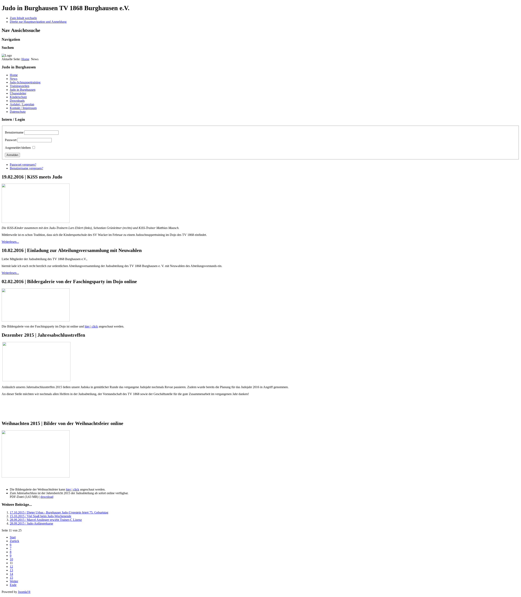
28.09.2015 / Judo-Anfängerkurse (31, 523)
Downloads (17, 100)
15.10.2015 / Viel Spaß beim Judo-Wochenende (40, 516)
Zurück (14, 541)
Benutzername (14, 132)
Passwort (10, 140)
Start (13, 537)
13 (11, 570)
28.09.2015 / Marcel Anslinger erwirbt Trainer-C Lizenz (46, 519)
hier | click (91, 326)
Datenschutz (18, 111)
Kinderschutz (18, 97)
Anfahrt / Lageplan (22, 104)
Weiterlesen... (10, 241)
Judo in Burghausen (22, 89)
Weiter (14, 581)
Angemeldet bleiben (18, 147)
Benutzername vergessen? (26, 168)
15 (11, 577)
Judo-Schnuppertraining (25, 82)
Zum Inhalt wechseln (23, 18)
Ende (13, 585)
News (13, 78)
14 (11, 574)
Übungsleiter (18, 93)
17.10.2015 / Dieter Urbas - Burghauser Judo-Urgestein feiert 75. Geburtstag (59, 512)
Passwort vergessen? (23, 164)
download (46, 496)
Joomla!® (24, 592)
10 (11, 559)
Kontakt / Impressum (23, 108)
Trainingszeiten (19, 86)
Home (25, 59)
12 (11, 566)
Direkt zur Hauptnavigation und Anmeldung (38, 21)
